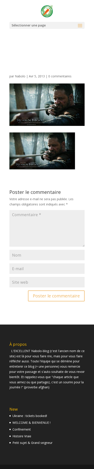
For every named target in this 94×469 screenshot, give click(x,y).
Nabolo (20, 76)
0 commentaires (59, 76)
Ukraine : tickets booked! (29, 416)
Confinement (21, 429)
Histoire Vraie (21, 436)
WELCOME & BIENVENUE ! (31, 422)
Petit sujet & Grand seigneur (32, 443)
